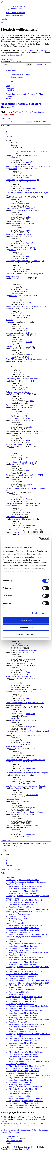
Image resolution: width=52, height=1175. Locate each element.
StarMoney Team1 (8, 114)
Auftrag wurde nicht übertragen (18, 392)
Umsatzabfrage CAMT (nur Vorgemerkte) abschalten (26, 786)
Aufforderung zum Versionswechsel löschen (23, 379)
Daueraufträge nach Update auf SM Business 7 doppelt (27, 773)
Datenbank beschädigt (14, 293)
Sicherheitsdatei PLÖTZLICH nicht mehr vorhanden (26, 307)
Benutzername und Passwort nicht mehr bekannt (24, 812)
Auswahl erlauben (26, 628)
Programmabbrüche (13, 718)
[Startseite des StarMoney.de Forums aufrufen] (2, 2)
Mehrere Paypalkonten (14, 746)
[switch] (45, 588)
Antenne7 (29, 243)
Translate (18, 61)
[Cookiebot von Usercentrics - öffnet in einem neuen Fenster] (38, 538)
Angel (28, 672)
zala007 (12, 801)
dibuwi (12, 665)
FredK (28, 646)
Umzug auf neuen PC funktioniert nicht (21, 208)
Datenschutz (43, 1130)
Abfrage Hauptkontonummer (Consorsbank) (23, 504)
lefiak (11, 775)
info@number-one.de (17, 210)
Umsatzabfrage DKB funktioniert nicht (21, 346)
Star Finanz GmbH (20, 112)
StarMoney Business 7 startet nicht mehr (21, 663)
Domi (11, 762)
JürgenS (12, 477)
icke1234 (12, 263)
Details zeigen (38, 613)
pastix (11, 322)
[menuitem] (20, 75)
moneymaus (30, 188)
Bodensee (29, 499)
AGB (34, 1130)
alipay (11, 493)
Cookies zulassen (26, 620)
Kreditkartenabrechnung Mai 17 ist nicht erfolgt (24, 530)
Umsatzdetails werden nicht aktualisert (20, 221)
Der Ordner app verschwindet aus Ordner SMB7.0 (25, 475)
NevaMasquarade (16, 197)
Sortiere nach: (28, 843)
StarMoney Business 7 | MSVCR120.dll (21, 676)
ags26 (11, 652)
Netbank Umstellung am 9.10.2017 (19, 444)
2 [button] (6, 132)
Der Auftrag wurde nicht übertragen (19, 405)
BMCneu (12, 814)
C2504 (11, 348)
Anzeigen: (7, 843)
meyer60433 (14, 720)
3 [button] (6, 134)
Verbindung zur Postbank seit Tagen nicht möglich (25, 261)
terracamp (13, 433)
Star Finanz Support (14, 55)
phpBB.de (27, 1149)
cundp (11, 679)
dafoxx (12, 692)
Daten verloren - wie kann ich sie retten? (21, 462)
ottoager (29, 315)
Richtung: (7, 846)
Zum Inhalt (5, 19)
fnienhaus (13, 296)
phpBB (13, 1147)
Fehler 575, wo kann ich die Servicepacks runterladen (26, 359)
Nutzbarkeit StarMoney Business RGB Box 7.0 (24, 431)
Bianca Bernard (15, 788)
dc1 (10, 827)
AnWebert (13, 506)
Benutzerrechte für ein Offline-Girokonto (21, 650)
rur (10, 361)
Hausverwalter (14, 519)
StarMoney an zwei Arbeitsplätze (18, 234)
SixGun (12, 335)
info (27, 204)
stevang (12, 447)
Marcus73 (13, 169)
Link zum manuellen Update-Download (21, 333)
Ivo (10, 182)
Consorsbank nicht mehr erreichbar (19, 418)
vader (28, 269)
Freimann (12, 464)
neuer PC (9, 320)
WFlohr (12, 394)
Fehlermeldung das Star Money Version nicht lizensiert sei (28, 166)
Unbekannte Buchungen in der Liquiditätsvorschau (25, 760)
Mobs (11, 237)
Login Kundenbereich (14, 9)
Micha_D (12, 250)
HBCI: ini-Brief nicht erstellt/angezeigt (20, 247)
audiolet (29, 217)
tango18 (12, 420)
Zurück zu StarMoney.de (15, 6)
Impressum (25, 1130)
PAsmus (12, 407)
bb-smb (12, 749)
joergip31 (12, 156)
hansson (12, 223)
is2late (11, 381)
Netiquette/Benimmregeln (38, 50)
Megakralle (30, 401)
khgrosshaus (14, 735)
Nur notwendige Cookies (26, 635)
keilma (11, 309)
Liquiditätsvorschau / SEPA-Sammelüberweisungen (25, 690)
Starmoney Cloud (12, 799)
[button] (9, 136)
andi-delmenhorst (15, 532)
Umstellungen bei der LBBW (17, 517)
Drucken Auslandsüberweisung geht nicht (22, 825)
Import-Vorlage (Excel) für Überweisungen (22, 180)
